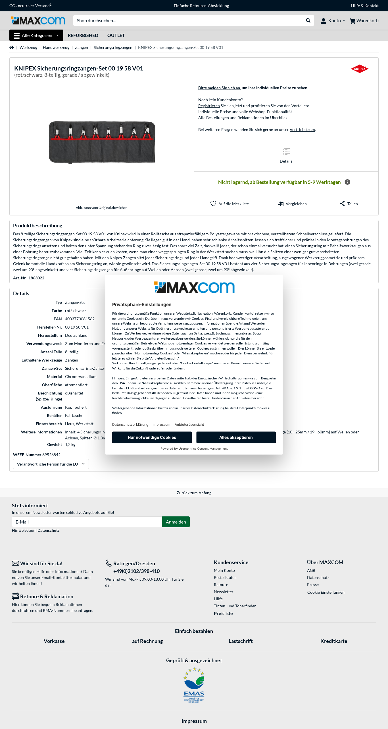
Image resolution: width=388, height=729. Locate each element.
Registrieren (209, 105)
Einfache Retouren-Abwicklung (201, 5)
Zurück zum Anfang (194, 492)
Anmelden (176, 521)
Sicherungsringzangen (113, 47)
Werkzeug (28, 47)
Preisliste (223, 613)
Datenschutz (48, 530)
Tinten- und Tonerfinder (235, 605)
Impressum (194, 721)
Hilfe (355, 5)
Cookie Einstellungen (326, 592)
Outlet (116, 35)
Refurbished (83, 35)
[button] (292, 203)
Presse (313, 584)
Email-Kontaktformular (62, 577)
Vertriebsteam (302, 129)
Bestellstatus (225, 577)
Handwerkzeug (56, 47)
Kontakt (371, 5)
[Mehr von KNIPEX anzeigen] (359, 72)
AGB (311, 570)
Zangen (81, 47)
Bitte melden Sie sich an (219, 87)
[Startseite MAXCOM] (37, 20)
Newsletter (223, 591)
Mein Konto (224, 570)
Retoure (221, 584)
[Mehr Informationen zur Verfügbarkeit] (347, 182)
